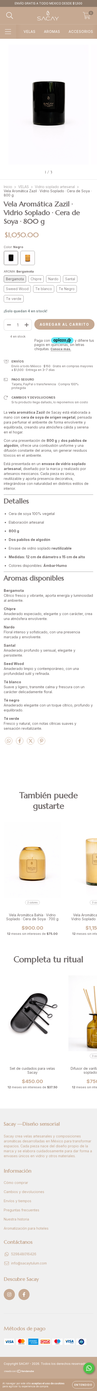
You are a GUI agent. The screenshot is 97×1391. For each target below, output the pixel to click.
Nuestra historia (16, 1219)
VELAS (30, 31)
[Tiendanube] (19, 1372)
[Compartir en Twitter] (31, 743)
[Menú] (8, 31)
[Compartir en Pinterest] (41, 743)
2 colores (32, 902)
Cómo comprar (16, 1182)
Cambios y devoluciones (24, 1192)
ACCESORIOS (81, 31)
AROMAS (52, 31)
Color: (13, 247)
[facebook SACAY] (24, 1294)
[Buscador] (10, 15)
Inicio (8, 187)
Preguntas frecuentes (21, 1210)
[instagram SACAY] (9, 1294)
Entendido (83, 1384)
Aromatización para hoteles (26, 1228)
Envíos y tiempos (17, 1201)
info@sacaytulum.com (29, 1263)
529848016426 (23, 1254)
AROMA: (19, 271)
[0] (87, 17)
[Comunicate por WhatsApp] (89, 1368)
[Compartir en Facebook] (20, 743)
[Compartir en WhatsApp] (8, 741)
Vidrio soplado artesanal (55, 187)
